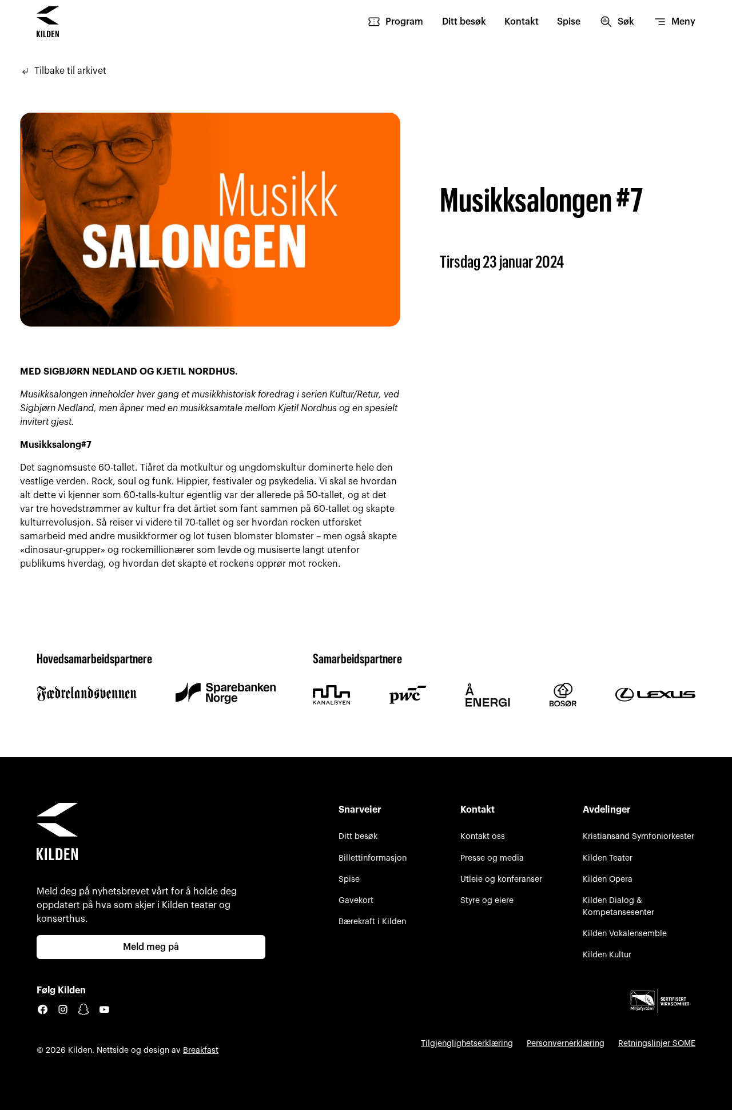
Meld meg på (151, 947)
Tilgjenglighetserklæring (467, 1043)
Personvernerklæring (565, 1043)
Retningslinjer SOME (656, 1043)
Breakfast (200, 1050)
